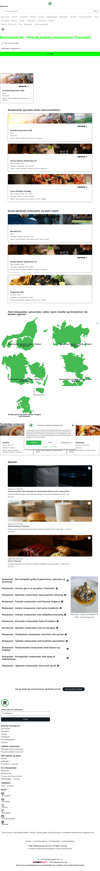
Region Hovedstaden (21, 168)
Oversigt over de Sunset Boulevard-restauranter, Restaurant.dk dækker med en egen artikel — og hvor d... (40, 529)
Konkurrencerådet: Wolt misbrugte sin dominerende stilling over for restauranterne (39, 491)
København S (19, 452)
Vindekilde (43, 300)
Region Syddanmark (46, 450)
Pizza (26, 194)
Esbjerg (38, 452)
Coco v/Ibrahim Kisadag (20, 191)
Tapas (22, 163)
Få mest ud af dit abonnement (11, 776)
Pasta (9, 445)
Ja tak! (25, 719)
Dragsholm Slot (17, 292)
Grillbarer (19, 196)
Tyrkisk (30, 194)
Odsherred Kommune (30, 300)
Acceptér (34, 442)
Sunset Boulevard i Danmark (18, 526)
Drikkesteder (21, 166)
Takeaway (31, 196)
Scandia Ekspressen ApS (13, 90)
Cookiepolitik (45, 446)
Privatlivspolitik (53, 446)
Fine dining (13, 295)
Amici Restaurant (76, 443)
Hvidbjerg (43, 199)
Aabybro (41, 239)
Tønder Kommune (91, 450)
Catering (4, 734)
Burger (12, 194)
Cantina (5, 443)
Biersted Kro (15, 231)
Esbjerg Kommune (57, 450)
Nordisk (19, 295)
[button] (73, 425)
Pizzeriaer (25, 196)
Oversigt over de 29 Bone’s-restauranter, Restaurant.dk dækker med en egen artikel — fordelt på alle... (39, 564)
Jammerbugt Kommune (32, 239)
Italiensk (22, 194)
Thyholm (38, 199)
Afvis (50, 442)
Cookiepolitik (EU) (68, 841)
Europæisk (17, 163)
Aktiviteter (4, 742)
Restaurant (4, 6)
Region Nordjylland (21, 239)
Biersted (47, 239)
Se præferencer (66, 442)
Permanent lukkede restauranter (12, 752)
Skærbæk (71, 452)
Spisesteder (13, 196)
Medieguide (5, 771)
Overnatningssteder (23, 297)
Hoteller (31, 297)
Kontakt (28, 841)
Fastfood (17, 194)
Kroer (32, 236)
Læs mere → (12, 497)
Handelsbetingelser (40, 841)
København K (44, 168)
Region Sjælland (20, 300)
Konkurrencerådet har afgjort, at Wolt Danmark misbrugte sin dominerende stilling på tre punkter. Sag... (39, 494)
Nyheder (4, 758)
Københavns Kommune (34, 168)
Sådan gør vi (5, 761)
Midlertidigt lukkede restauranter (12, 749)
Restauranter (5, 95)
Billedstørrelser (6, 773)
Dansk (4, 93)
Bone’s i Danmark (14, 561)
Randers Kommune (23, 98)
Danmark (4, 98)
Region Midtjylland (13, 98)
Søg (51, 54)
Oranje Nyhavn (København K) (23, 161)
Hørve (38, 300)
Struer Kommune (30, 199)
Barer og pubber (29, 166)
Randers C (5, 100)
